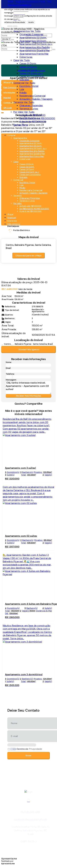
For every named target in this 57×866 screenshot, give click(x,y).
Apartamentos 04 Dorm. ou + (35, 44)
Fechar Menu (20, 124)
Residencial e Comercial (32, 95)
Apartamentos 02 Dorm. (33, 37)
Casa (16, 60)
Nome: (9, 362)
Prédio (23, 92)
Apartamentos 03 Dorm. (33, 40)
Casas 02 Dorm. (28, 66)
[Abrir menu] (2, 130)
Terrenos (18, 102)
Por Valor (18, 111)
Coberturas (25, 57)
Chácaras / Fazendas (31, 105)
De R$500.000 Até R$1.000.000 (37, 118)
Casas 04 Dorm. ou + (31, 73)
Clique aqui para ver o (28, 255)
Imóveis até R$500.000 (32, 115)
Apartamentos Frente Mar (34, 53)
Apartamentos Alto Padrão (34, 47)
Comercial (18, 82)
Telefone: (10, 374)
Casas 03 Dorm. (28, 70)
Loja (21, 89)
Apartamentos (21, 31)
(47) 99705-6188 (30, 812)
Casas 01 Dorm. (27, 63)
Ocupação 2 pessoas (31, 34)
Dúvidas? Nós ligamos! (29, 349)
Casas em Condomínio (31, 76)
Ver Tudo (35, 31)
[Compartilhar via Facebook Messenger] (33, 407)
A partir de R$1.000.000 (32, 121)
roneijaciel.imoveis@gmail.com (30, 819)
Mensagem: (11, 379)
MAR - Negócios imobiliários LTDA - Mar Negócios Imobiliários (30, 3)
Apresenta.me (9, 858)
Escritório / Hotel (28, 86)
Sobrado (24, 79)
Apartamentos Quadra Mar (34, 50)
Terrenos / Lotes (28, 108)
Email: (8, 368)
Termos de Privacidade (29, 749)
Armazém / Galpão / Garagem (35, 99)
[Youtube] (28, 800)
